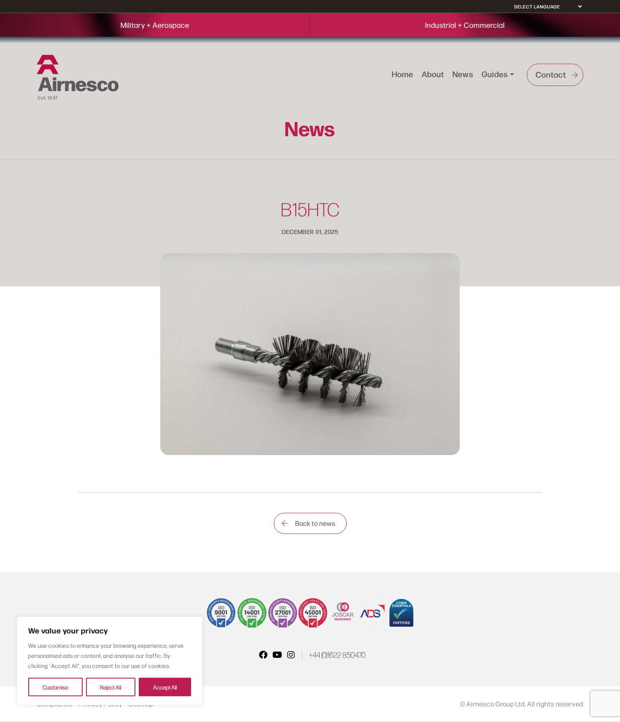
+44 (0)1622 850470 (337, 655)
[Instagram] (291, 654)
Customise (55, 687)
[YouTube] (277, 654)
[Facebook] (263, 654)
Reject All (110, 687)
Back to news (315, 523)
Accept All (165, 687)
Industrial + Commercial (465, 25)
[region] (109, 661)
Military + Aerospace (155, 25)
